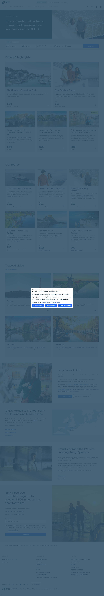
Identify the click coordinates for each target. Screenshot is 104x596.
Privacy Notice (56, 302)
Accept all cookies (38, 305)
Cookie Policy (45, 302)
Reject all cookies (51, 305)
